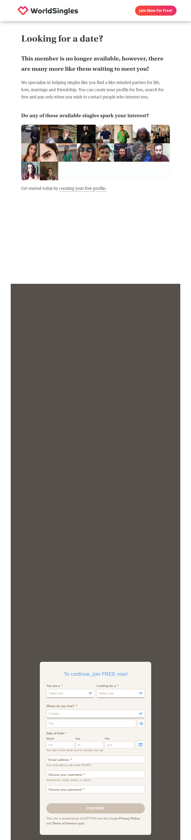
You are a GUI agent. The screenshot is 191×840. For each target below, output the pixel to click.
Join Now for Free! (155, 10)
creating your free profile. (82, 188)
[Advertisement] (95, 240)
